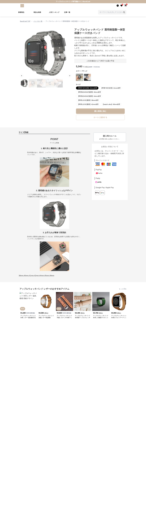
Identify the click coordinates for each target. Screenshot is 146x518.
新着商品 (21, 12)
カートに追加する (100, 117)
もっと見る (122, 289)
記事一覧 (67, 12)
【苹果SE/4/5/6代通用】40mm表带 (89, 92)
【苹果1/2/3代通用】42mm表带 (88, 104)
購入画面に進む (100, 111)
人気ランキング (54, 12)
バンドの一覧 (37, 21)
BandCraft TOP (25, 21)
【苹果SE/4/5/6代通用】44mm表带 (89, 96)
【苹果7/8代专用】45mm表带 (87, 88)
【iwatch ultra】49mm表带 (111, 104)
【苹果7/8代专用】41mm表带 (111, 88)
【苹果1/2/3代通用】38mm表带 (88, 100)
